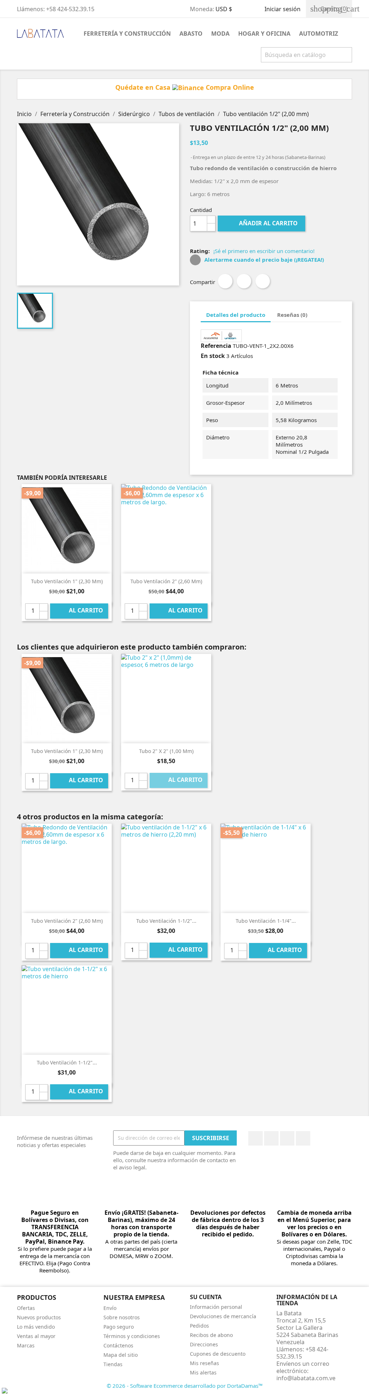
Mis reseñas (204, 1363)
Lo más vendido (36, 1326)
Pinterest (262, 281)
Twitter (271, 1138)
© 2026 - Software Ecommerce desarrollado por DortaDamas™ (185, 1385)
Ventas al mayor (36, 1336)
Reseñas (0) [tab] (292, 314)
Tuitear (244, 281)
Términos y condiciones (131, 1336)
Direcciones (204, 1344)
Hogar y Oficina (264, 33)
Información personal (216, 1306)
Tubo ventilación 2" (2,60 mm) (166, 581)
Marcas (26, 1345)
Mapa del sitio (120, 1354)
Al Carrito (79, 611)
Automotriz (318, 33)
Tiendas (113, 1364)
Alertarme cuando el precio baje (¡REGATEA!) (263, 259)
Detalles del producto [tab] (235, 314)
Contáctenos (118, 1345)
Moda (220, 33)
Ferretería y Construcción (127, 33)
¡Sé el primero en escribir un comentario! (264, 250)
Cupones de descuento (217, 1353)
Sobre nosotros (121, 1317)
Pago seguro (118, 1326)
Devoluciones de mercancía (223, 1316)
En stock (213, 355)
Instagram (303, 1138)
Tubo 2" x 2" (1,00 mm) (166, 751)
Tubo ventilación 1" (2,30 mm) (67, 581)
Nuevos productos (39, 1317)
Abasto (191, 33)
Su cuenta (206, 1297)
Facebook (255, 1138)
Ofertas (26, 1308)
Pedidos (199, 1325)
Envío (109, 1308)
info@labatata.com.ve (305, 1378)
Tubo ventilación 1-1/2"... (166, 920)
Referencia (216, 345)
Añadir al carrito (262, 223)
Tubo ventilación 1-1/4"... (266, 920)
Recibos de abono (211, 1335)
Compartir (225, 281)
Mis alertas (203, 1372)
